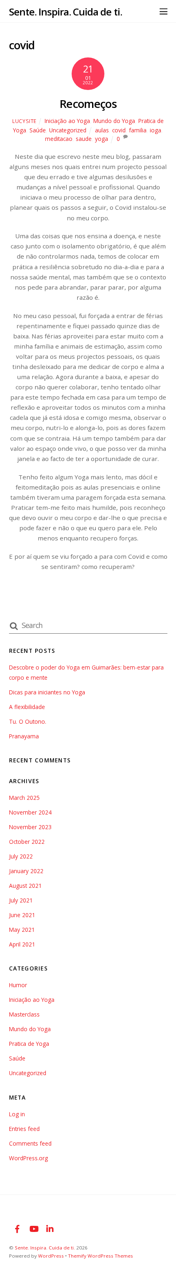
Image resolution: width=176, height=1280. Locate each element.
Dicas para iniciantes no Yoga (47, 692)
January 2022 (26, 871)
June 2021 (22, 915)
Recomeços (88, 103)
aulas (102, 130)
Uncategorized (67, 130)
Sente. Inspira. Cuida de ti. (45, 1248)
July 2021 (21, 900)
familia (138, 130)
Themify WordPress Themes (100, 1256)
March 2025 (24, 797)
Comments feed (30, 1143)
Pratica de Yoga (29, 1043)
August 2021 (25, 885)
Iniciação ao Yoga (67, 121)
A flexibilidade (27, 707)
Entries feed (24, 1129)
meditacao (58, 139)
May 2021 (22, 929)
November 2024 (30, 812)
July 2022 (21, 856)
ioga (155, 130)
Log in (17, 1114)
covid (119, 130)
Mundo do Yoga (114, 121)
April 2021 (22, 944)
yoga (101, 139)
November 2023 (30, 827)
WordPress (51, 1256)
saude (84, 139)
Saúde (37, 130)
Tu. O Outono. (27, 721)
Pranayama (24, 736)
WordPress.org (28, 1158)
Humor (18, 985)
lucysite (24, 121)
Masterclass (24, 1014)
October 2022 (27, 841)
